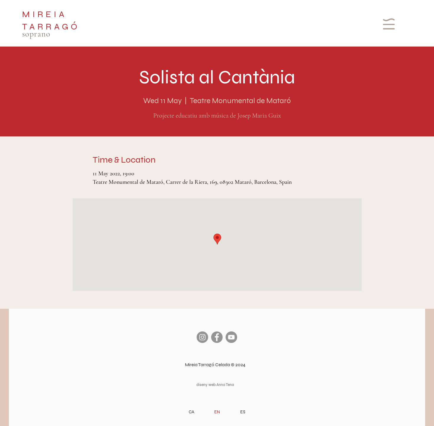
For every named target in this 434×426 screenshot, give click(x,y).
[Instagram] (202, 337)
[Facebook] (217, 337)
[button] (388, 24)
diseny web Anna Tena (215, 384)
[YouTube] (231, 337)
